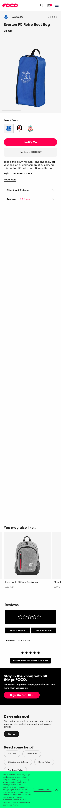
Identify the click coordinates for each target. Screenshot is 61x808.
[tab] (17, 630)
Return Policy (44, 762)
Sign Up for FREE (21, 695)
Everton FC (17, 17)
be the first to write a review (30, 660)
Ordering (12, 754)
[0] (49, 5)
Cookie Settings (9, 787)
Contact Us (32, 754)
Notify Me (30, 142)
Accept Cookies (42, 789)
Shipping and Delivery (18, 762)
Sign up (11, 734)
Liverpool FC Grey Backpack (21, 582)
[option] (30, 75)
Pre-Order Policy (15, 770)
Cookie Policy (11, 805)
